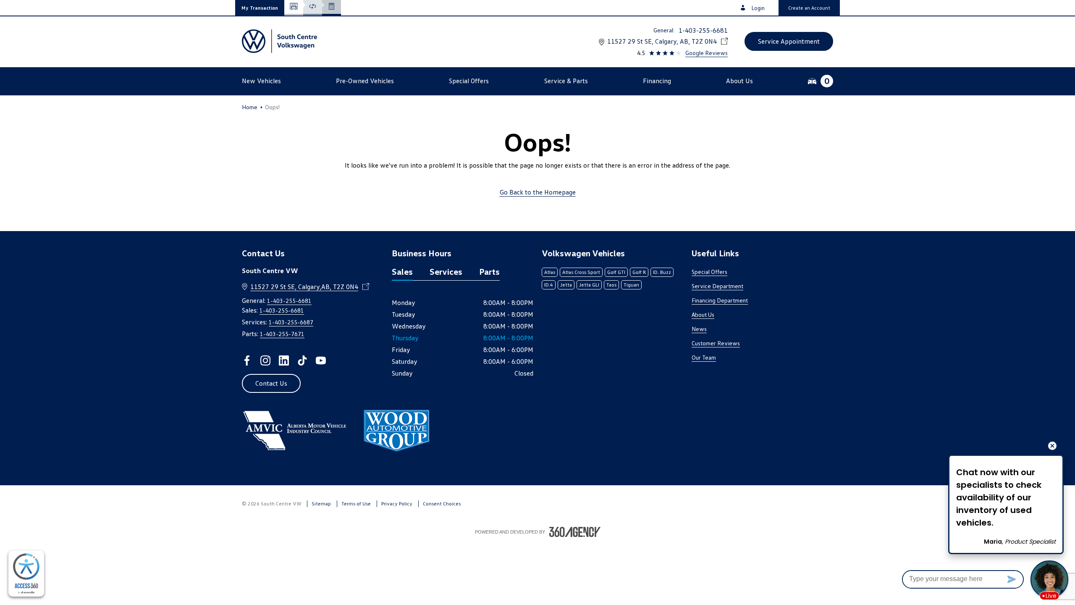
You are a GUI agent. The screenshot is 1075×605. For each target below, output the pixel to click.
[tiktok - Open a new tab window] (302, 360)
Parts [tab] (489, 271)
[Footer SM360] (574, 532)
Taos (611, 284)
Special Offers (709, 271)
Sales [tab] (402, 271)
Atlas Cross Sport (581, 272)
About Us (703, 314)
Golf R (639, 272)
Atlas (549, 272)
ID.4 (548, 284)
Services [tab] (446, 271)
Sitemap (321, 503)
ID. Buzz (662, 272)
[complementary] (26, 573)
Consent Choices (442, 503)
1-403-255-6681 (703, 30)
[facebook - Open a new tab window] (247, 360)
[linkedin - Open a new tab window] (284, 360)
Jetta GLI (589, 284)
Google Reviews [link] (706, 52)
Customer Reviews (716, 343)
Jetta (566, 284)
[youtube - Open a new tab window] (321, 360)
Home (249, 107)
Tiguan (631, 284)
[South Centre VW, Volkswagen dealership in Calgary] (279, 41)
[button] (259, 8)
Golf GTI (616, 272)
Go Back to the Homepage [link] (538, 192)
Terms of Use (356, 503)
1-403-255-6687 (291, 322)
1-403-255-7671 (282, 333)
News (699, 328)
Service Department (717, 285)
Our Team (704, 357)
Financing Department (720, 300)
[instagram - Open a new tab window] (265, 360)
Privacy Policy (396, 503)
